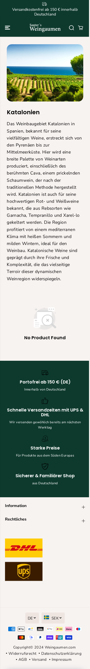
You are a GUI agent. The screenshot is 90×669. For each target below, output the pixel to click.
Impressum (62, 659)
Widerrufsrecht (22, 653)
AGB (22, 659)
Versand (39, 659)
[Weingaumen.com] (45, 27)
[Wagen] (80, 27)
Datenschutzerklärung (61, 653)
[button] (8, 27)
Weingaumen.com (60, 647)
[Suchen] (71, 27)
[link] (45, 561)
